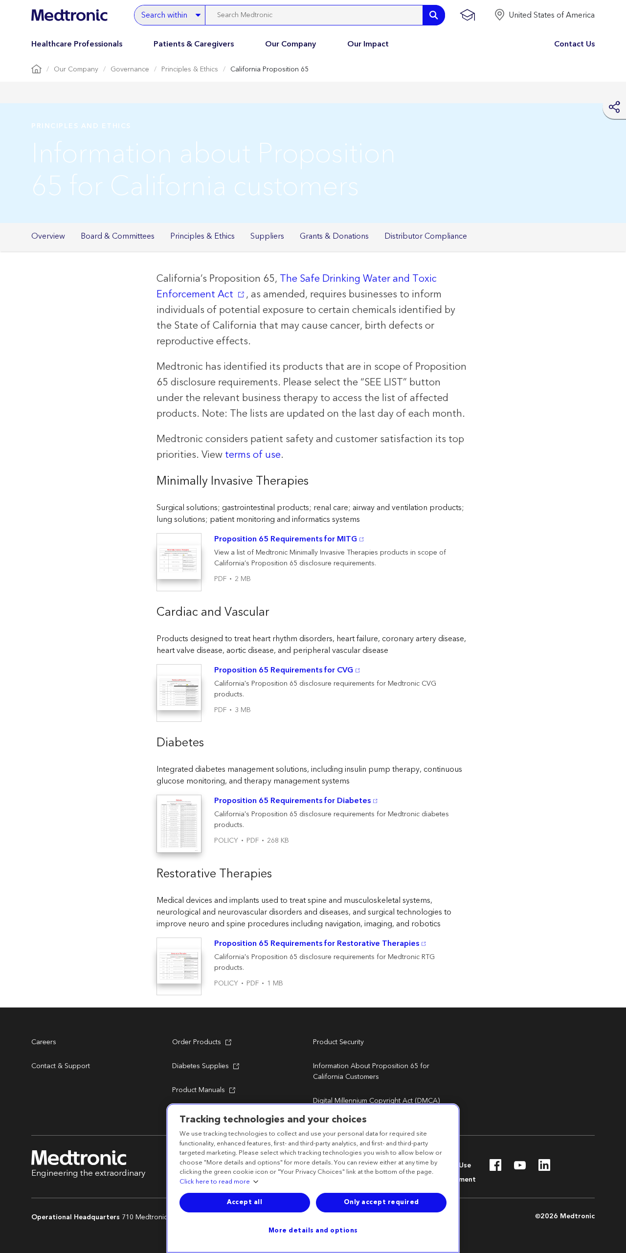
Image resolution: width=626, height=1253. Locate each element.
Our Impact (368, 44)
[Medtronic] (69, 15)
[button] (544, 15)
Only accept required (381, 1202)
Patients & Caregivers (194, 44)
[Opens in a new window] (495, 1168)
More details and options (313, 1230)
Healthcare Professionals (76, 44)
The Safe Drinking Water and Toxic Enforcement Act (296, 286)
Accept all (244, 1202)
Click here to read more (214, 1182)
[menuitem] (48, 236)
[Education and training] (467, 15)
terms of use (253, 455)
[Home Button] (36, 70)
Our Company (290, 44)
